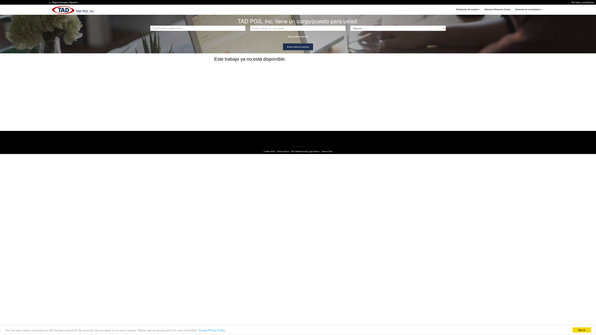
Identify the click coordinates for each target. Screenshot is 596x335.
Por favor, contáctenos (583, 2)
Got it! (581, 330)
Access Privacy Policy (212, 330)
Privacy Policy (283, 151)
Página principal (60, 2)
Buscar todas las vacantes (298, 46)
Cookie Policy (269, 151)
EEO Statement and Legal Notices (305, 151)
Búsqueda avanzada (298, 36)
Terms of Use (326, 151)
